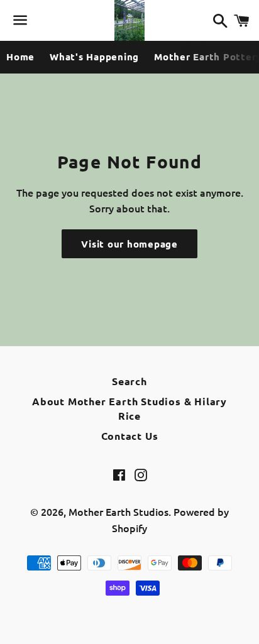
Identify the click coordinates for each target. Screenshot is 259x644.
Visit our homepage (129, 243)
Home (20, 56)
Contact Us (129, 435)
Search (129, 381)
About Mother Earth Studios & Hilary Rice (129, 408)
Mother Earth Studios (118, 511)
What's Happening (94, 56)
